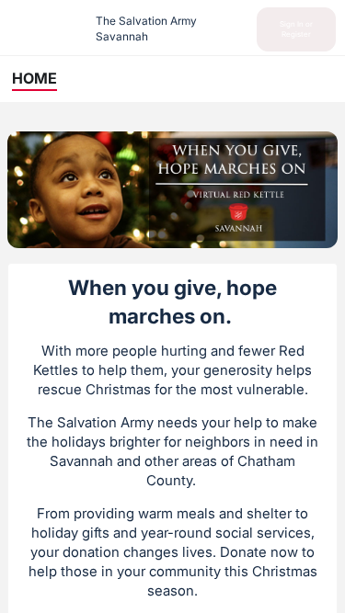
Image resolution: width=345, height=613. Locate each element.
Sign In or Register (296, 29)
